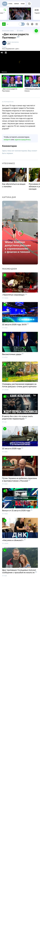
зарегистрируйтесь (23, 140)
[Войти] (32, 24)
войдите (7, 140)
